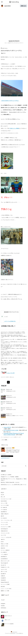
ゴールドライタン (4, 248)
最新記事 (3, 471)
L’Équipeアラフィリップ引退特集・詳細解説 (10, 476)
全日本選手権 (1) (4, 558)
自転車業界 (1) (4, 511)
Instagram (3, 603)
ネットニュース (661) (5, 584)
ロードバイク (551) (5, 505)
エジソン (13, 217)
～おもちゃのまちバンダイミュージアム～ (10, 100)
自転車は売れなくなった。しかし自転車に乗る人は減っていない (14, 484)
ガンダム (6, 140)
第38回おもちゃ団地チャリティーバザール (14, 415)
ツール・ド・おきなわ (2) (6, 537)
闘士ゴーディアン (9, 279)
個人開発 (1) (3, 573)
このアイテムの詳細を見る (10, 321)
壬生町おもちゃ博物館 (14, 128)
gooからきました (8, 615)
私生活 (4, 53)
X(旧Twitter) (3, 607)
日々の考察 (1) (4, 552)
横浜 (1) (2, 516)
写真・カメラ (7, 619)
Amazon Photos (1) (5, 582)
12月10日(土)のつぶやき (11, 397)
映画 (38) (3, 586)
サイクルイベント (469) (6, 526)
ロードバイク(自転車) (9, 623)
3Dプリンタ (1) (4, 571)
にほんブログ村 (10, 373)
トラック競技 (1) (4, 554)
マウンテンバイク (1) (5, 533)
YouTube (3, 605)
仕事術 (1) (3, 575)
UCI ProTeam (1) (4, 528)
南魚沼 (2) (3, 548)
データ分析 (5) (4, 509)
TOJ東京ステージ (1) (5, 567)
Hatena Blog (12, 633)
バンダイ (3, 75)
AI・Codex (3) (4, 507)
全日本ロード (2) (4, 545)
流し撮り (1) (3, 565)
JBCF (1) (2, 539)
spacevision (7, 6)
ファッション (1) (4, 522)
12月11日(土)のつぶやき (11, 409)
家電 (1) (2, 492)
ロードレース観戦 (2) (5, 550)
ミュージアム (7, 75)
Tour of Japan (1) (4, 563)
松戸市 (8, 105)
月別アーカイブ (5, 595)
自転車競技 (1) (4, 556)
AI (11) (2, 541)
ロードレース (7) (4, 524)
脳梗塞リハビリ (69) (5, 590)
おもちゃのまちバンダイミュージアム (11, 50)
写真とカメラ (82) (4, 543)
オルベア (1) (3, 535)
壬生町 (6, 57)
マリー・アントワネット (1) (6, 520)
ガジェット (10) (4, 503)
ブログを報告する (19, 633)
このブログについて (5, 458)
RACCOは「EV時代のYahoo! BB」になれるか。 (10, 482)
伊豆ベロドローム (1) (5, 560)
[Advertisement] (14, 25)
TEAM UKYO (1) (4, 531)
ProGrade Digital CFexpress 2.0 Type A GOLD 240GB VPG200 (14, 434)
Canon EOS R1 (7, 427)
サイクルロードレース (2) (6, 498)
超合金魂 (6, 312)
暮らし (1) (3, 496)
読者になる (23, 5)
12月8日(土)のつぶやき (10, 391)
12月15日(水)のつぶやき (11, 403)
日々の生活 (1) (4, 518)
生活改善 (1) (3, 577)
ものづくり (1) (4, 569)
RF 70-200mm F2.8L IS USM (11, 430)
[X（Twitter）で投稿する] (8, 382)
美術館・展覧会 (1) (4, 513)
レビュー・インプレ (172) (6, 588)
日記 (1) (2, 494)
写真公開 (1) (3, 580)
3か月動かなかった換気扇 (6, 474)
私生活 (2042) (4, 501)
